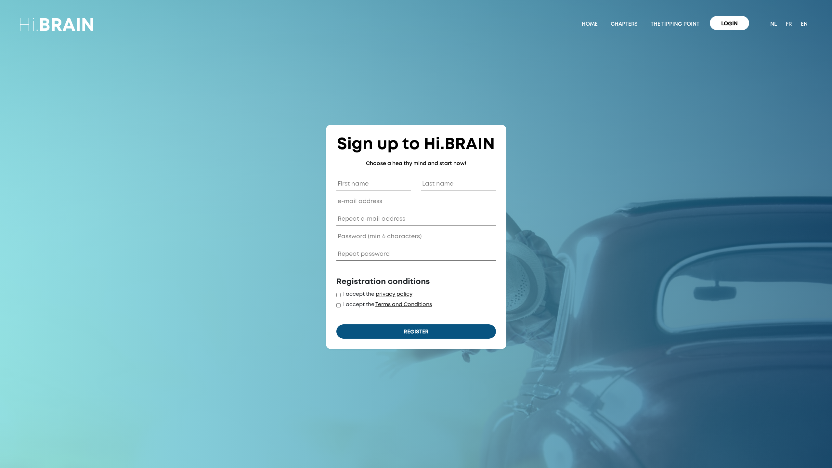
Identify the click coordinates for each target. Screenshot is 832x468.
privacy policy (394, 294)
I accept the (358, 294)
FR (789, 24)
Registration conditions (383, 282)
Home (590, 24)
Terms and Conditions (403, 304)
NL (773, 24)
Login (729, 23)
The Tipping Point (675, 24)
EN (804, 24)
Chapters (624, 24)
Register (416, 332)
